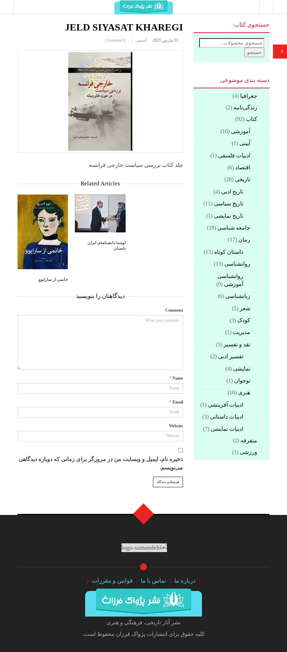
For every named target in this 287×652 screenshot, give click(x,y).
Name (178, 378)
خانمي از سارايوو (53, 279)
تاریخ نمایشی (228, 216)
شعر (245, 308)
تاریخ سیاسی (228, 203)
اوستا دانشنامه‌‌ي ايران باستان (107, 245)
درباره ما (185, 580)
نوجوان (242, 380)
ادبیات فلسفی (234, 155)
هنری (244, 392)
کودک (243, 320)
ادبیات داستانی (226, 417)
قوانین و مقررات (112, 580)
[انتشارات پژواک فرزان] (143, 601)
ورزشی (248, 452)
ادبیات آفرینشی (225, 405)
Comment (174, 310)
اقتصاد (242, 167)
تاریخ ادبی (232, 192)
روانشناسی (237, 264)
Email (178, 402)
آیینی (244, 143)
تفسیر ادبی (230, 356)
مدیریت (241, 332)
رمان (244, 240)
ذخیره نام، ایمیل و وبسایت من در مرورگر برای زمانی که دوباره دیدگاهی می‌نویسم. (101, 463)
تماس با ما (153, 580)
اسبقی (141, 40)
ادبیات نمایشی (227, 429)
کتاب (251, 119)
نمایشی (241, 369)
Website (176, 425)
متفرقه (248, 440)
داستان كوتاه (228, 252)
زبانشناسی (237, 296)
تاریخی (242, 179)
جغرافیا (248, 96)
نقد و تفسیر (237, 344)
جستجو (254, 52)
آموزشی (240, 131)
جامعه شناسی (233, 228)
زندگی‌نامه (245, 107)
